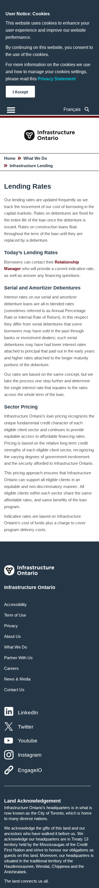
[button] (87, 109)
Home (9, 158)
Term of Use (15, 615)
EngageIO (30, 770)
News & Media (17, 679)
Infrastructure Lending (31, 165)
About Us (12, 636)
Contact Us (14, 689)
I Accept (20, 92)
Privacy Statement (57, 78)
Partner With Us (18, 657)
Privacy (11, 625)
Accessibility (15, 604)
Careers (11, 668)
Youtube (27, 741)
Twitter (25, 727)
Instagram (30, 755)
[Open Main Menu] (11, 110)
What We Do (35, 158)
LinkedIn (28, 712)
